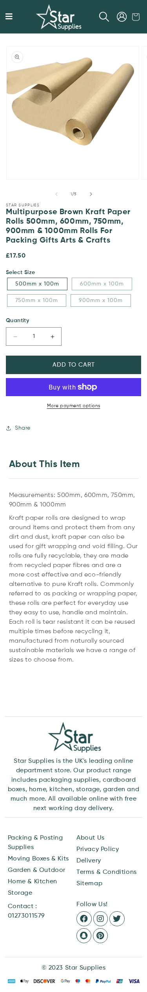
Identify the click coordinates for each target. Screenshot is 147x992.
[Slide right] (91, 194)
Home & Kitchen (32, 882)
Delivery (88, 861)
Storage (20, 893)
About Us (90, 838)
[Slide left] (56, 194)
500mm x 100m (37, 284)
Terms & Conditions (106, 872)
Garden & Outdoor (37, 870)
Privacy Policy (97, 849)
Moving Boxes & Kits (38, 859)
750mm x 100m (36, 300)
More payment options (73, 406)
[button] (104, 17)
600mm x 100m (102, 284)
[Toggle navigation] (9, 17)
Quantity (17, 320)
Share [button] (23, 428)
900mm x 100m (101, 300)
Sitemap (89, 884)
